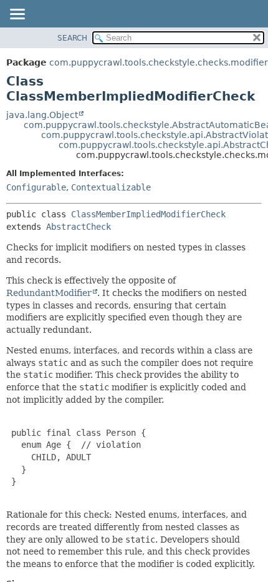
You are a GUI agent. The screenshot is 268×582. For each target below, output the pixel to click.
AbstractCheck (78, 227)
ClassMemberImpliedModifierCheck (148, 214)
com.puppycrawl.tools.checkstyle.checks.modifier (158, 62)
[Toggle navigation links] (16, 15)
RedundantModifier (49, 293)
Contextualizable (111, 187)
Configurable (36, 187)
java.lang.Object (42, 115)
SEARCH (72, 38)
